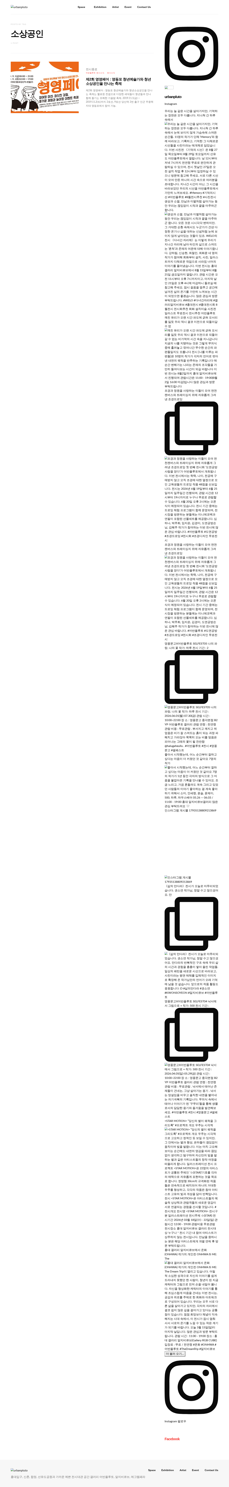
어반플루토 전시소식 (95, 73)
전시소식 (111, 73)
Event (128, 7)
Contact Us (144, 7)
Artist (115, 7)
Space (81, 7)
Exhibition (100, 7)
